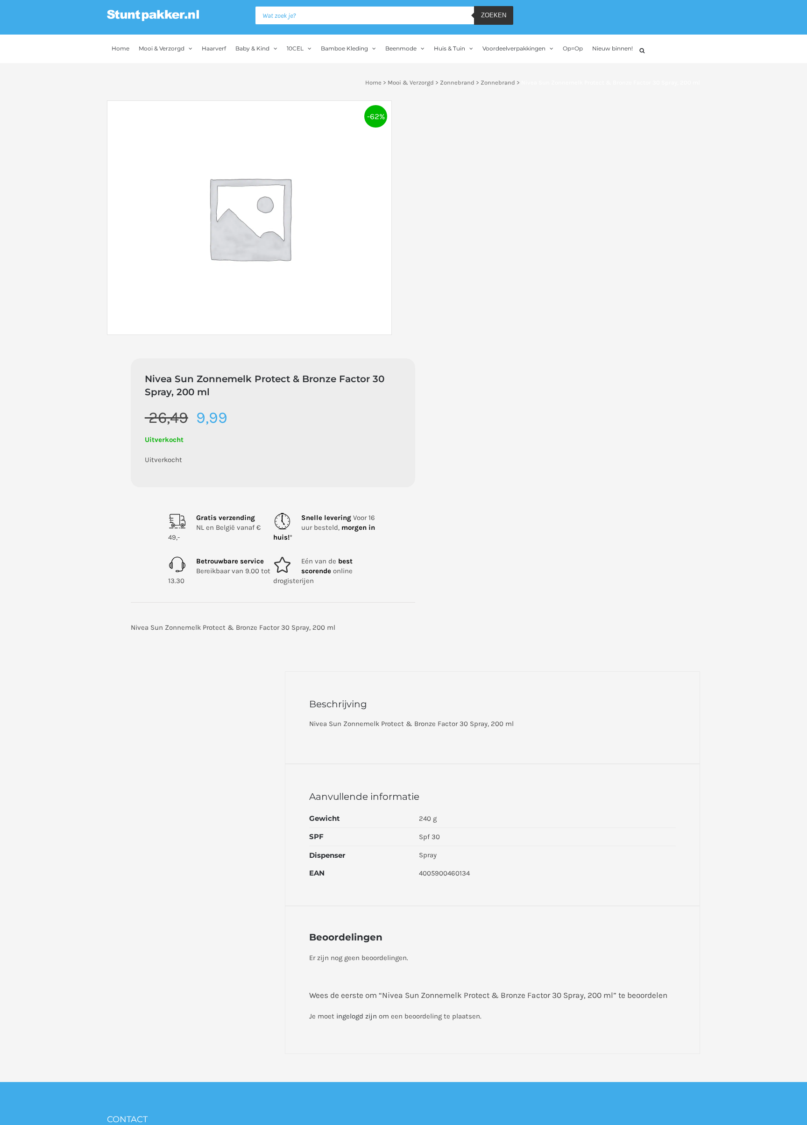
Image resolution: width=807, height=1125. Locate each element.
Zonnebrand (457, 82)
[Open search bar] (642, 49)
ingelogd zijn (356, 1016)
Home (373, 82)
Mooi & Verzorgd (411, 82)
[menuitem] (120, 49)
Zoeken (493, 15)
